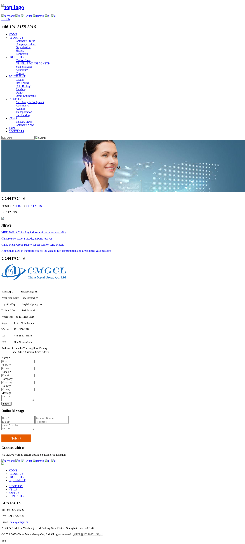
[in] (17, 15)
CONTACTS (16, 131)
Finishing (21, 89)
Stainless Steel (24, 66)
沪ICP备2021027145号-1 (88, 534)
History (20, 50)
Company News (25, 124)
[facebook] (8, 15)
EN (8, 19)
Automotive (22, 105)
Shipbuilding (23, 115)
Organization (23, 47)
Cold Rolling (23, 86)
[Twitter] (26, 15)
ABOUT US (16, 37)
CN (3, 19)
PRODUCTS (16, 57)
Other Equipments (26, 95)
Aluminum (22, 69)
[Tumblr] (38, 15)
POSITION (8, 206)
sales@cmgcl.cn (19, 522)
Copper (20, 73)
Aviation (20, 108)
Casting (20, 79)
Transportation (24, 111)
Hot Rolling (22, 82)
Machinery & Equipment (30, 102)
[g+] (48, 15)
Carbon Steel (23, 60)
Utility (19, 92)
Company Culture (26, 44)
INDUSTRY (16, 99)
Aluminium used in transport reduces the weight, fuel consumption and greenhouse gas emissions (56, 250)
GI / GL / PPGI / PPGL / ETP (33, 63)
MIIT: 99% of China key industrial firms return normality (33, 232)
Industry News (24, 121)
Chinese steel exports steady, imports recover (26, 238)
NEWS (13, 118)
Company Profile (25, 40)
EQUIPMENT (17, 76)
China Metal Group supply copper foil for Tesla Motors (32, 244)
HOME (13, 34)
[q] (53, 15)
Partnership (22, 53)
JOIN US (14, 128)
